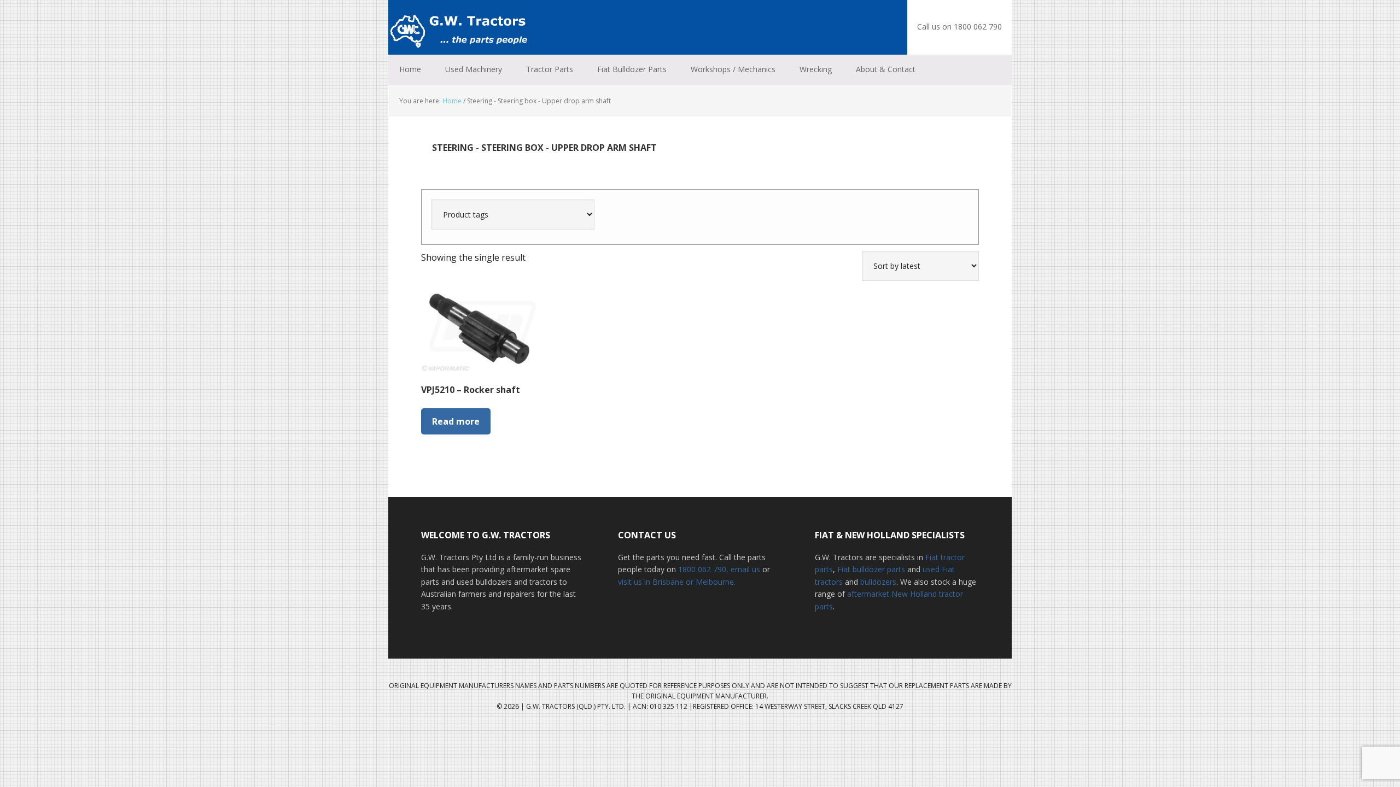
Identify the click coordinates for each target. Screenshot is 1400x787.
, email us (744, 569)
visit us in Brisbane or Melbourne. (677, 582)
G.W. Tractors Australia (459, 27)
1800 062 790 (702, 569)
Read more (456, 421)
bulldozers (878, 582)
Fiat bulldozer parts (871, 569)
